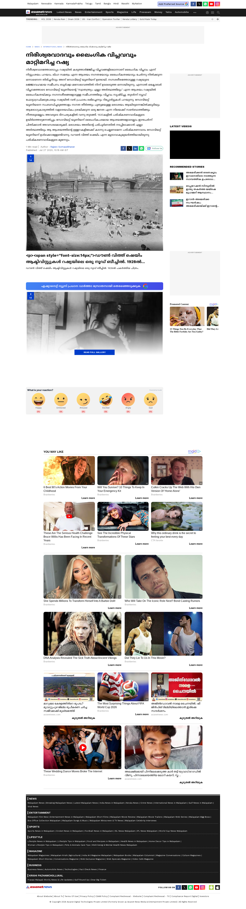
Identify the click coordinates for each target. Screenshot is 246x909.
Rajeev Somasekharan (62, 146)
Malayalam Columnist (143, 855)
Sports (110, 12)
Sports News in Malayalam (41, 831)
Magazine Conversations (168, 855)
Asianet (39, 887)
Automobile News (54, 869)
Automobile (182, 12)
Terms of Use (71, 896)
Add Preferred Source (171, 4)
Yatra (169, 12)
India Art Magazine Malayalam (97, 855)
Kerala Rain (59, 19)
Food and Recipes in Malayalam (103, 841)
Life (134, 12)
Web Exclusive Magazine (92, 859)
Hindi (116, 3)
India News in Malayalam (112, 803)
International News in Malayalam (170, 803)
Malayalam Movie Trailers (149, 817)
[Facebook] (193, 4)
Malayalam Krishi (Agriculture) (65, 855)
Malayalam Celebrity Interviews (140, 820)
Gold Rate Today (148, 19)
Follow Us (157, 148)
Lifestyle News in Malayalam (42, 841)
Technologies (71, 869)
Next (217, 19)
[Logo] (40, 12)
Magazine (122, 12)
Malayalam (32, 3)
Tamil (98, 3)
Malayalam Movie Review (122, 817)
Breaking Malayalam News (59, 803)
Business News (35, 869)
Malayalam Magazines (38, 855)
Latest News (64, 12)
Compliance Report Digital (184, 896)
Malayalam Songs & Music (75, 820)
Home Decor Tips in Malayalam (164, 841)
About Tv (58, 896)
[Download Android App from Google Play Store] (211, 887)
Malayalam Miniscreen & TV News (106, 820)
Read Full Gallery (95, 352)
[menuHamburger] (212, 12)
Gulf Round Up (81, 880)
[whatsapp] (205, 4)
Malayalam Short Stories (40, 859)
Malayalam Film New (38, 817)
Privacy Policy (87, 896)
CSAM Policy (101, 896)
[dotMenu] (194, 12)
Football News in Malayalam (99, 831)
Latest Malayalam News (86, 803)
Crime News (146, 803)
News (78, 12)
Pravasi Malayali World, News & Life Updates (50, 880)
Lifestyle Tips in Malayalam (71, 841)
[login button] (208, 12)
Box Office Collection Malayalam (44, 820)
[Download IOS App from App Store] (217, 887)
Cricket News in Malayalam (69, 831)
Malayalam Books (122, 855)
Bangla (107, 3)
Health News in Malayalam (134, 841)
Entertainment (93, 12)
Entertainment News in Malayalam (67, 817)
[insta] (217, 4)
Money (158, 12)
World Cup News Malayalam (173, 831)
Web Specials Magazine (119, 859)
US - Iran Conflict (90, 19)
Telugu (88, 3)
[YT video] (211, 4)
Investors (204, 896)
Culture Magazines (191, 855)
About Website (44, 896)
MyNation (137, 3)
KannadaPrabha (74, 3)
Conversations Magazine (66, 859)
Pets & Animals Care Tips (77, 845)
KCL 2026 (46, 19)
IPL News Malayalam (147, 831)
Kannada (58, 3)
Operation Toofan (111, 19)
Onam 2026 (73, 19)
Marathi (125, 3)
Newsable (46, 3)
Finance (102, 869)
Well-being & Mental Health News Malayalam (114, 845)
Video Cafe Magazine (142, 859)
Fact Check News (88, 869)
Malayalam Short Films (97, 817)
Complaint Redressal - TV (156, 896)
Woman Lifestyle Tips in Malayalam (45, 845)
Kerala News (132, 803)
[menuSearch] (218, 12)
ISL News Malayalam (125, 831)
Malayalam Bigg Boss (199, 817)
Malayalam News (36, 803)
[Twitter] (199, 4)
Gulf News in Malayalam (201, 803)
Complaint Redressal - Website (125, 896)
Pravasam (145, 12)
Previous (212, 19)
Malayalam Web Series (175, 817)
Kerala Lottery (130, 19)
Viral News (33, 806)
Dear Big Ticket (98, 880)
